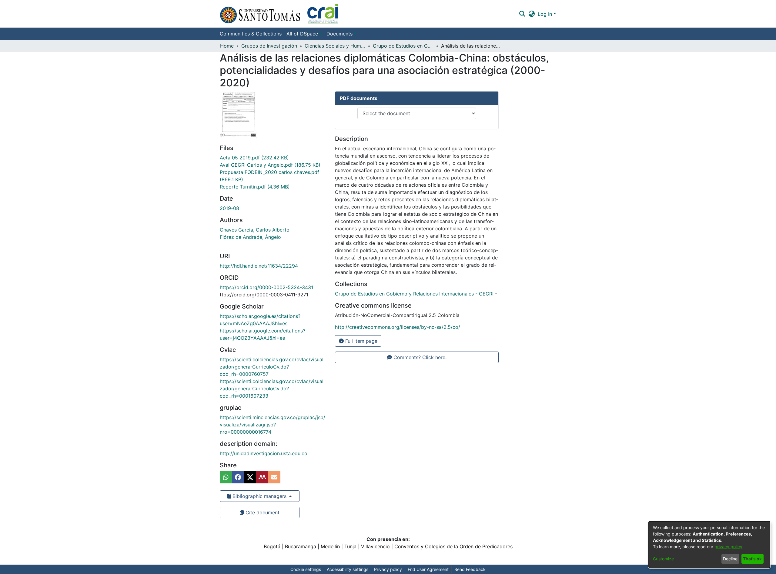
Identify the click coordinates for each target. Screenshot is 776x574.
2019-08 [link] (229, 208)
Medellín (330, 546)
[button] (279, 13)
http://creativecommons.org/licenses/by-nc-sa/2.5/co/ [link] (397, 327)
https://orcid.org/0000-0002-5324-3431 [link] (266, 287)
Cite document (261, 512)
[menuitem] (304, 34)
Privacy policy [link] (388, 569)
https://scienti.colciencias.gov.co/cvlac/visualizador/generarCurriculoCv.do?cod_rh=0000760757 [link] (272, 366)
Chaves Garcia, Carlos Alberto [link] (254, 230)
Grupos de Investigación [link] (269, 46)
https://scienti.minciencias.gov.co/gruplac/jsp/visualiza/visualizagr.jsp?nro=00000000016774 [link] (272, 424)
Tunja (350, 546)
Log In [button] (546, 14)
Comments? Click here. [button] (419, 357)
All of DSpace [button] (302, 34)
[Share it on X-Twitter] (250, 477)
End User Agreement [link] (428, 569)
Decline (730, 558)
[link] (254, 158)
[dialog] (709, 544)
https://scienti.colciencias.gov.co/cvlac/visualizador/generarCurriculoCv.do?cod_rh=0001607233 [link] (272, 388)
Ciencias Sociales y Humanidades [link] (335, 46)
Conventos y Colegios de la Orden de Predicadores (453, 546)
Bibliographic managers (259, 496)
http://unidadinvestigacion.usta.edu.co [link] (263, 453)
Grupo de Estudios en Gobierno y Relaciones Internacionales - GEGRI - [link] (403, 46)
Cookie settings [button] (305, 569)
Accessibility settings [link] (347, 569)
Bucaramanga (300, 546)
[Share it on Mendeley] (262, 477)
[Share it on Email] (274, 477)
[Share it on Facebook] (238, 477)
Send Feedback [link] (470, 569)
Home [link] (227, 46)
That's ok (752, 558)
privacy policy (728, 546)
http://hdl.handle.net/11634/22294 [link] (259, 266)
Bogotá (272, 546)
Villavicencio (375, 546)
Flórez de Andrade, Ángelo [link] (250, 237)
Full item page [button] (360, 341)
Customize (663, 558)
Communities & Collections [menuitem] (251, 34)
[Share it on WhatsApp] (226, 477)
